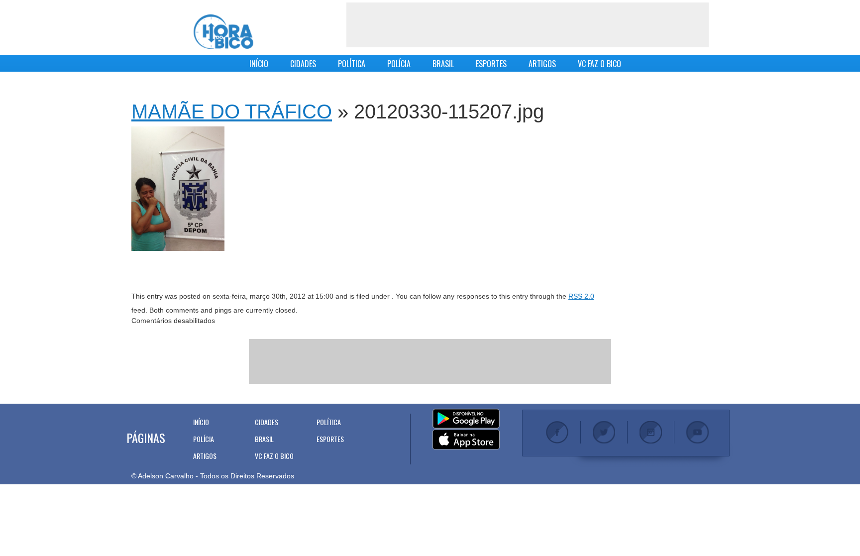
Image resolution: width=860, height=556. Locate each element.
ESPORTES (491, 64)
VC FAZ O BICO (599, 64)
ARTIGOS (542, 64)
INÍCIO (258, 64)
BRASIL (443, 64)
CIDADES (303, 64)
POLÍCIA (399, 64)
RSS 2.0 (581, 296)
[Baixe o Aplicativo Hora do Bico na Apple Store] (466, 440)
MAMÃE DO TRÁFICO (231, 111)
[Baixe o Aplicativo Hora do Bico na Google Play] (466, 419)
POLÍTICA (351, 64)
